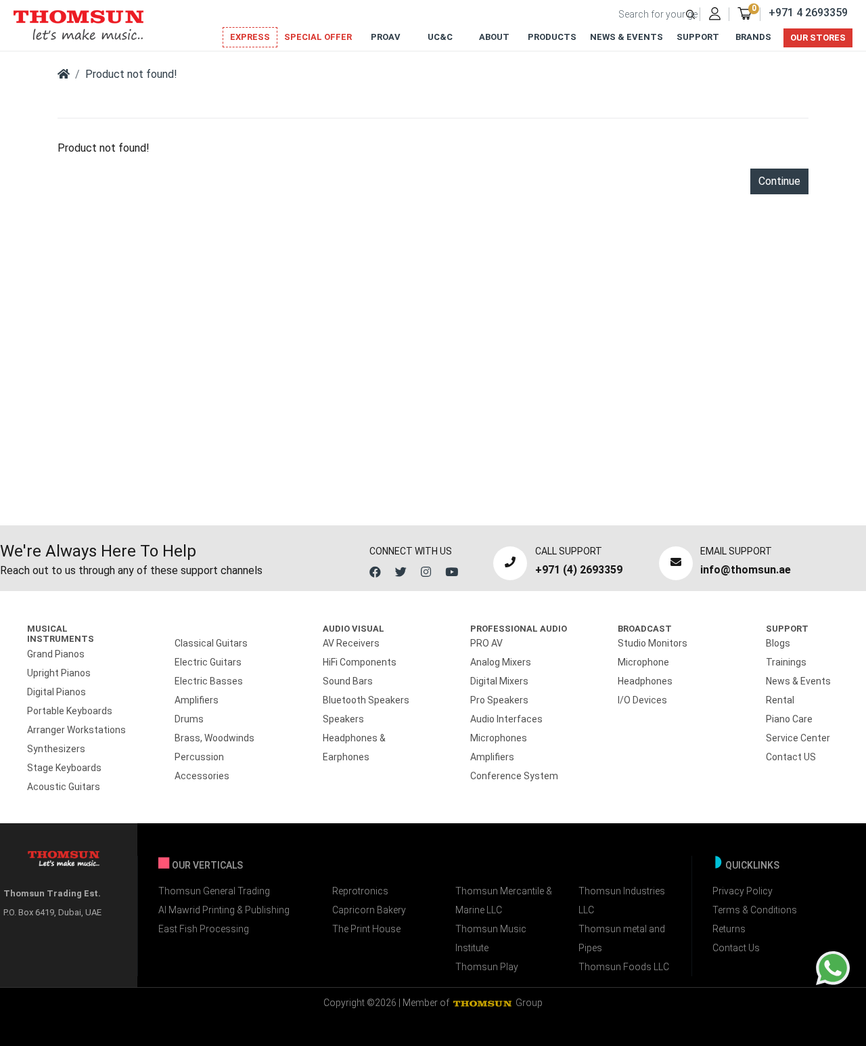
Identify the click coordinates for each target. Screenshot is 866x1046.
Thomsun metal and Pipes (621, 938)
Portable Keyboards (69, 710)
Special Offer (318, 37)
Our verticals (207, 865)
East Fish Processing (203, 928)
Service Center (798, 738)
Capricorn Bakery (369, 910)
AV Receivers (351, 643)
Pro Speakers (499, 700)
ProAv (386, 37)
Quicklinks (752, 865)
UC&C (440, 37)
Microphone (643, 662)
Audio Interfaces (506, 719)
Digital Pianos (56, 692)
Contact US (791, 756)
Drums (189, 719)
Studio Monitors (652, 643)
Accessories (202, 775)
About (494, 37)
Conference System (514, 775)
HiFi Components (359, 662)
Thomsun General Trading (214, 891)
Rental (780, 700)
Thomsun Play (486, 966)
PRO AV (486, 643)
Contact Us (736, 947)
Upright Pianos (59, 673)
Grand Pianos (56, 654)
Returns (729, 928)
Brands (753, 37)
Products (552, 37)
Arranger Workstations (76, 729)
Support (698, 37)
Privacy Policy (742, 891)
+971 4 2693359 (808, 12)
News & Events (626, 37)
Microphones (498, 738)
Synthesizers (56, 748)
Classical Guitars (211, 643)
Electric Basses (209, 681)
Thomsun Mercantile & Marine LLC (503, 900)
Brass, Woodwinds (214, 738)
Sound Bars (348, 681)
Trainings (786, 662)
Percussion (199, 756)
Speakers (343, 719)
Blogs (778, 643)
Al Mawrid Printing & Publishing (224, 910)
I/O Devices (642, 700)
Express (250, 37)
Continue (779, 181)
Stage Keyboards (64, 767)
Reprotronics (360, 891)
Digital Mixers (499, 681)
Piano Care (789, 719)
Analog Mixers (500, 662)
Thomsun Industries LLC (621, 900)
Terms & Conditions (754, 910)
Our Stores (818, 37)
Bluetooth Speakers (366, 700)
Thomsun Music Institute (490, 938)
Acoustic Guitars (63, 786)
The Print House (366, 928)
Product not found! (131, 74)
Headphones (645, 681)
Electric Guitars (208, 662)
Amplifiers (197, 700)
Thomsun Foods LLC (623, 966)
